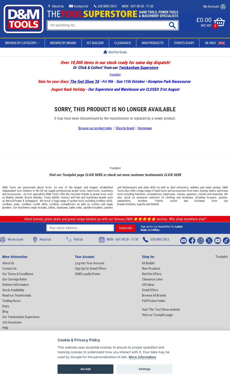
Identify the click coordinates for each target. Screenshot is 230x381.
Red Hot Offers (151, 274)
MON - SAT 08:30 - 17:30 (137, 6)
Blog (5, 312)
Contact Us (80, 6)
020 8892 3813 (107, 6)
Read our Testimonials (16, 295)
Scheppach (31, 200)
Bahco (212, 190)
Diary (5, 306)
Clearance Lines (152, 279)
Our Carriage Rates (14, 279)
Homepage (145, 128)
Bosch (28, 197)
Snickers (130, 204)
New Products (153, 43)
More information (142, 357)
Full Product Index (153, 301)
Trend (47, 197)
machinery (107, 190)
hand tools (93, 190)
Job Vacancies (11, 322)
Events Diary (184, 43)
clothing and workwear (179, 197)
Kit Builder (95, 43)
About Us (57, 6)
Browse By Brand (63, 43)
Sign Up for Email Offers (90, 269)
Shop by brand (125, 128)
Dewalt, (19, 197)
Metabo (37, 197)
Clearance (122, 43)
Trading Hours (11, 301)
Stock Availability (13, 290)
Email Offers (150, 290)
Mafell (55, 197)
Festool (65, 197)
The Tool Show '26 (84, 81)
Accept (85, 369)
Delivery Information (15, 285)
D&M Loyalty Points (87, 274)
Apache (141, 204)
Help (5, 328)
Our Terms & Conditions (17, 274)
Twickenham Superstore (138, 67)
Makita (10, 197)
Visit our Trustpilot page (157, 315)
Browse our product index (95, 128)
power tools (79, 190)
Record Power (14, 200)
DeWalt (155, 204)
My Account (211, 6)
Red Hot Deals (117, 52)
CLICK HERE (93, 175)
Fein (77, 197)
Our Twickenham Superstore (21, 317)
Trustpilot (115, 74)
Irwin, (196, 190)
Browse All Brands (154, 295)
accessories (14, 194)
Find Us (78, 239)
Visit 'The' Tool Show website (161, 310)
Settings (144, 369)
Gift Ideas (148, 285)
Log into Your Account (89, 263)
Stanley (204, 190)
